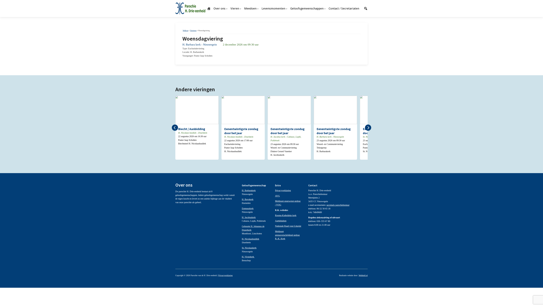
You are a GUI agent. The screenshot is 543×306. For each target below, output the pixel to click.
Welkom (185, 31)
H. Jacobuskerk (249, 217)
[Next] (368, 128)
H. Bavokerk (247, 199)
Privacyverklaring (283, 190)
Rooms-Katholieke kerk (285, 215)
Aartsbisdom (280, 221)
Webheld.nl (363, 275)
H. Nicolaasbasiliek (250, 239)
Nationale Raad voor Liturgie (288, 226)
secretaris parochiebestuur (338, 205)
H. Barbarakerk (249, 190)
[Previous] (175, 128)
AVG (277, 196)
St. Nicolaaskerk (249, 248)
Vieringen (193, 31)
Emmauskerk (248, 208)
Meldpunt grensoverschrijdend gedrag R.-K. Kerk (287, 235)
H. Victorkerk (248, 257)
